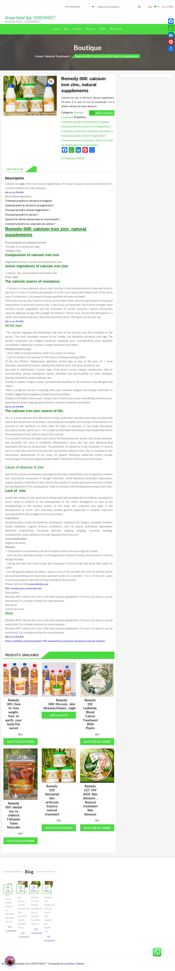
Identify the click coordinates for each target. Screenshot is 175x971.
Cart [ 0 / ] (167, 7)
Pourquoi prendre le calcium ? (78, 140)
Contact (77, 28)
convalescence (18, 588)
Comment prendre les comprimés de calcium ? (87, 131)
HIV (7, 588)
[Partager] (170, 48)
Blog (66, 28)
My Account (116, 28)
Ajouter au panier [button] (20, 741)
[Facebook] (170, 21)
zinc (23, 183)
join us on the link (14, 192)
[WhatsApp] (170, 28)
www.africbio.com (38, 584)
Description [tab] (14, 169)
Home (56, 28)
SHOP (102, 28)
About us (90, 28)
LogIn (149, 7)
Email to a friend (74, 158)
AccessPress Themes (72, 963)
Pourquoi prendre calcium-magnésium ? (83, 135)
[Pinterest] (170, 41)
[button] (51, 81)
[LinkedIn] (170, 35)
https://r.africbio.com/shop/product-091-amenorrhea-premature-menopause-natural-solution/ (55, 640)
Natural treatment (57, 56)
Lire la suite (59, 715)
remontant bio (34, 588)
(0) (158, 6)
